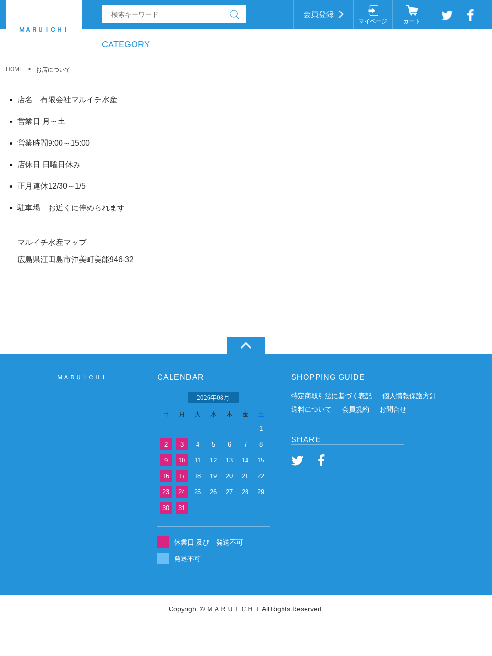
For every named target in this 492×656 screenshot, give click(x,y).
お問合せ (393, 409)
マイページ (372, 21)
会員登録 (318, 14)
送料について (311, 409)
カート (411, 21)
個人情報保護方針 (409, 396)
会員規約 (355, 409)
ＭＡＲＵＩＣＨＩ (82, 377)
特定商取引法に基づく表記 (331, 396)
